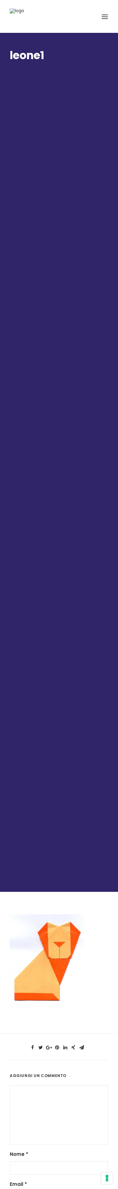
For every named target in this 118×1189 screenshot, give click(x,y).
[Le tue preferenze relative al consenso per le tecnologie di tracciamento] (107, 1178)
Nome (19, 1154)
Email (18, 1184)
